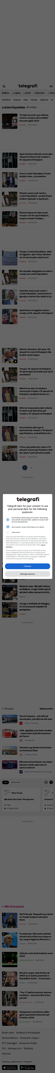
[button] (27, 532)
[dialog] (27, 536)
